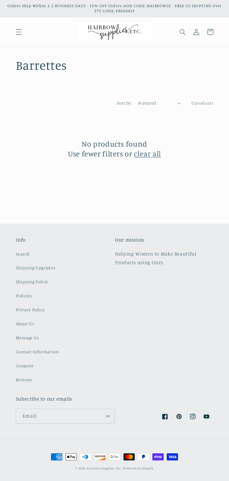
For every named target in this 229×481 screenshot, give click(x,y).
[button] (19, 32)
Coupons (25, 365)
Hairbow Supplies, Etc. (104, 468)
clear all (147, 153)
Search (23, 253)
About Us (25, 323)
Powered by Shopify (138, 468)
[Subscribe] (107, 416)
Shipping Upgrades (35, 267)
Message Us (27, 337)
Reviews (24, 379)
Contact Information (37, 351)
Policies (24, 295)
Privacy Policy (30, 309)
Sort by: (124, 102)
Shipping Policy (32, 281)
